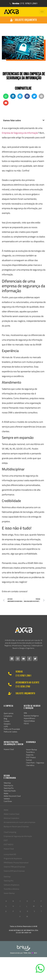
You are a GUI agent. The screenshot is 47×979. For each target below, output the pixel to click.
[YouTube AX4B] (23, 658)
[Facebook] (29, 658)
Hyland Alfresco (29, 718)
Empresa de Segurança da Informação (20, 133)
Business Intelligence (31, 715)
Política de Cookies (10, 731)
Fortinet (29, 760)
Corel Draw (8, 801)
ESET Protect (31, 757)
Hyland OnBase (29, 721)
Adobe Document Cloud (12, 796)
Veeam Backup (31, 749)
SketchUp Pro (9, 788)
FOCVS (26, 723)
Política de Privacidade (12, 729)
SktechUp (7, 783)
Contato (7, 721)
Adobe (6, 793)
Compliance (8, 716)
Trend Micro (30, 752)
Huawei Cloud (9, 749)
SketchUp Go (8, 785)
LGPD (6, 726)
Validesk (7, 798)
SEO (35, 953)
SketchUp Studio (10, 790)
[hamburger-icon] (42, 11)
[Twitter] (35, 658)
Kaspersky (29, 754)
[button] (6, 96)
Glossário (7, 723)
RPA (25, 713)
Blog (5, 718)
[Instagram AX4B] (17, 658)
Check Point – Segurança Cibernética (35, 764)
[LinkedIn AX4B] (12, 658)
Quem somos (8, 713)
